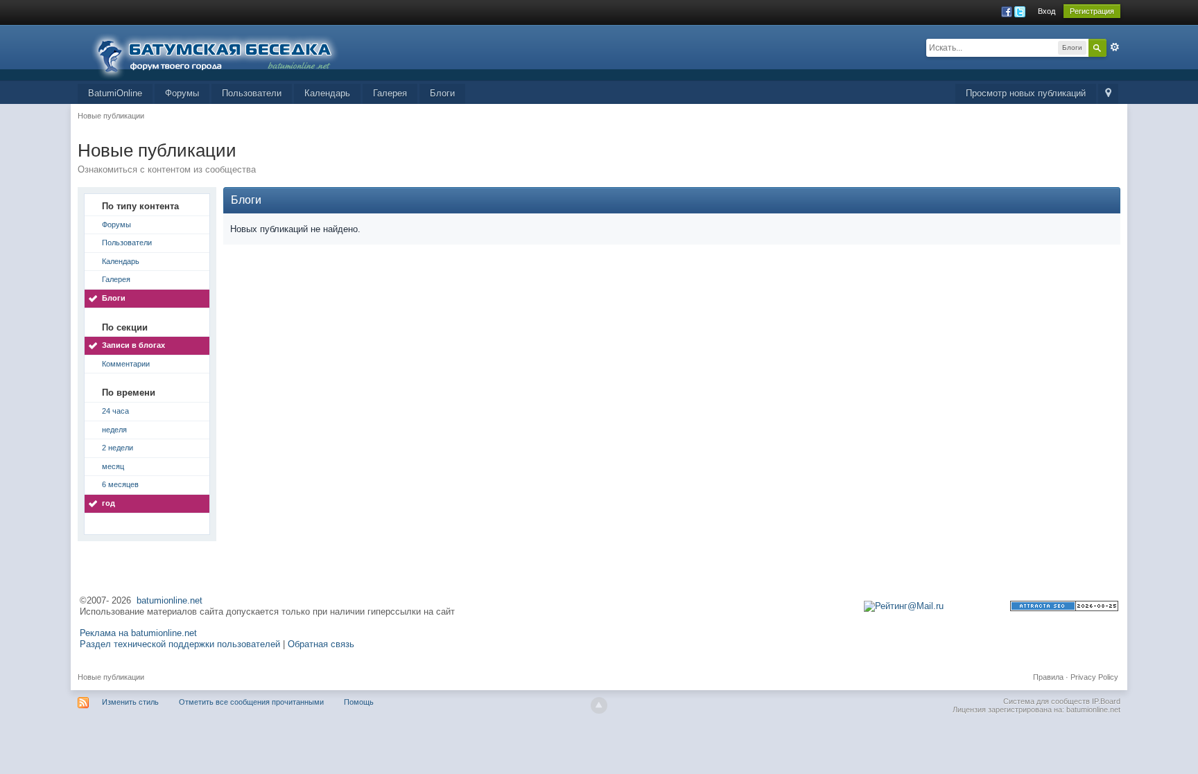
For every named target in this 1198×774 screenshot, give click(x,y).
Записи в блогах (133, 345)
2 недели (117, 447)
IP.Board (1106, 701)
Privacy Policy (1094, 677)
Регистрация (1092, 11)
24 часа (115, 411)
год (108, 503)
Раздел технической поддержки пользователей (180, 644)
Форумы (182, 93)
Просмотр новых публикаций (1026, 93)
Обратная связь (321, 644)
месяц (113, 466)
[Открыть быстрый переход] (1108, 94)
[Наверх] (599, 705)
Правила (1048, 677)
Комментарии (126, 364)
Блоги (442, 93)
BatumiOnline (115, 93)
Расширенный (1114, 47)
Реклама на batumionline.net (138, 633)
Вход (1046, 11)
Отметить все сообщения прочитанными (251, 702)
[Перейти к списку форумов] (223, 51)
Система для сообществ (1046, 701)
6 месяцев (120, 484)
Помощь (359, 702)
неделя (114, 429)
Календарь (327, 93)
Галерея (390, 93)
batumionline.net (169, 600)
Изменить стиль (130, 702)
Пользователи (251, 93)
